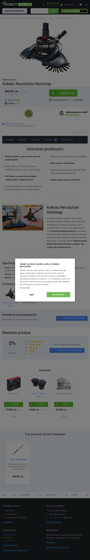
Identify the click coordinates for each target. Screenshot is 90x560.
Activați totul (58, 295)
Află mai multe (25, 288)
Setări (31, 295)
